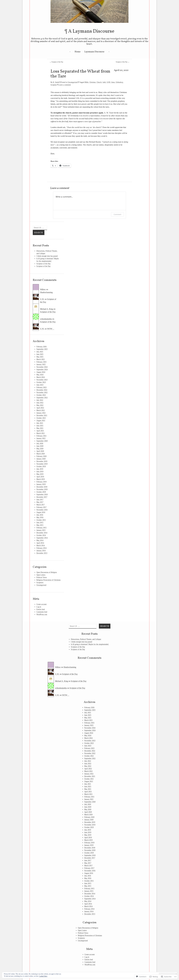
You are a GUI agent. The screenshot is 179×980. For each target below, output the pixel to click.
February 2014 (41, 548)
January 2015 (41, 530)
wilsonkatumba (46, 319)
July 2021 (39, 423)
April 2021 (40, 431)
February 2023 (41, 387)
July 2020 (39, 443)
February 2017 (41, 507)
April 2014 (40, 543)
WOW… (50, 329)
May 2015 (39, 525)
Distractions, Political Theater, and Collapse (86, 639)
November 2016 (41, 510)
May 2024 (39, 375)
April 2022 (40, 408)
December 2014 (41, 533)
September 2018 (42, 494)
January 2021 (41, 438)
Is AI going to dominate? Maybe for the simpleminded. (90, 644)
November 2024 (41, 367)
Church (99, 82)
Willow (43, 289)
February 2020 (41, 456)
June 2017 (39, 500)
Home (77, 51)
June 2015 (39, 522)
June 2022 (39, 403)
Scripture (54, 85)
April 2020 (40, 451)
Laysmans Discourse (94, 51)
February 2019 (41, 482)
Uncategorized (73, 82)
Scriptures (39, 582)
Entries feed (40, 609)
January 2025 (41, 364)
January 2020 (41, 459)
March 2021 (40, 433)
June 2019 (39, 471)
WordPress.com (41, 614)
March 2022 (40, 410)
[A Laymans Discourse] (89, 22)
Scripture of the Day (56, 62)
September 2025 (42, 349)
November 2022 (41, 392)
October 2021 (41, 418)
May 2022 (39, 405)
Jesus (113, 82)
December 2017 (41, 497)
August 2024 (40, 372)
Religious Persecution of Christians (48, 580)
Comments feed (41, 612)
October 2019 (41, 466)
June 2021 (39, 426)
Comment (117, 214)
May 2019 (39, 474)
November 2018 (41, 489)
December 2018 (41, 487)
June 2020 (39, 446)
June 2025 (39, 354)
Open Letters (40, 575)
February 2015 (41, 528)
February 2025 (41, 362)
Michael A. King (46, 309)
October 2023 (41, 382)
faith (104, 82)
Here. (53, 154)
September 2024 (42, 369)
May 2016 (39, 517)
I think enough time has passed (47, 256)
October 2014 (41, 535)
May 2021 (39, 428)
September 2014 (42, 538)
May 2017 (39, 502)
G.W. (42, 299)
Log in (38, 607)
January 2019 (41, 484)
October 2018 (41, 492)
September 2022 (42, 398)
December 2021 (41, 415)
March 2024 (40, 377)
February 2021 (41, 436)
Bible (86, 82)
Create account (41, 604)
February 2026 (41, 347)
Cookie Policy (43, 976)
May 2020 (39, 449)
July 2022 (39, 400)
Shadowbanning (46, 292)
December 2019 (41, 461)
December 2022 (41, 390)
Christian (92, 82)
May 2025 (39, 357)
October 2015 (41, 520)
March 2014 (40, 545)
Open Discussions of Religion (46, 572)
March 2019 (40, 479)
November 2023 (41, 380)
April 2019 (40, 477)
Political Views (41, 577)
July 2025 (39, 352)
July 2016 (39, 515)
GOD (108, 82)
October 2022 (41, 395)
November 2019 (41, 464)
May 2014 (39, 540)
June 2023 (39, 385)
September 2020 (42, 441)
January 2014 (41, 551)
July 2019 (39, 469)
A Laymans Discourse (91, 31)
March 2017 (40, 505)
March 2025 (40, 359)
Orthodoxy (119, 82)
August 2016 (40, 512)
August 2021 (40, 420)
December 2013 (41, 553)
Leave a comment (65, 85)
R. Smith (56, 82)
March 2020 (40, 454)
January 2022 (41, 413)
